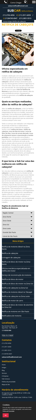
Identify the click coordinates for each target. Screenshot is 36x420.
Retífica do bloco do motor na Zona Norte (16, 263)
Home (5, 21)
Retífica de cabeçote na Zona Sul (15, 288)
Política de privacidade (8, 382)
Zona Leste (7, 228)
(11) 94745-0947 (7, 354)
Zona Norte (7, 217)
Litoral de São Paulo (10, 236)
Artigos (10, 21)
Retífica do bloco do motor (12, 279)
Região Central (8, 213)
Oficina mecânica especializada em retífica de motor (16, 269)
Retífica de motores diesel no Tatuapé (17, 292)
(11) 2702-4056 (6, 343)
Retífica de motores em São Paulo (15, 311)
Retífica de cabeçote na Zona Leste (16, 296)
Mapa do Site (6, 384)
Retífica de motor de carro (12, 300)
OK (6, 415)
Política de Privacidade (8, 411)
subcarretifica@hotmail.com (18, 6)
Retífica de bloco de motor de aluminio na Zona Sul (17, 306)
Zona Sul (6, 224)
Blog (3, 370)
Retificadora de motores (11, 316)
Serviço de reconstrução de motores (16, 275)
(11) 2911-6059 (6, 347)
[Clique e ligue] (3, 1)
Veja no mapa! (7, 335)
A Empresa (5, 376)
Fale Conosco (6, 379)
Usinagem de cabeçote (11, 257)
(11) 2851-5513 (6, 350)
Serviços (4, 373)
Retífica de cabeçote (19, 21)
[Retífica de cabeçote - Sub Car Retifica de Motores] (18, 11)
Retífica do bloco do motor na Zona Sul (17, 283)
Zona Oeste (7, 221)
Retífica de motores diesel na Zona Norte (16, 247)
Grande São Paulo (9, 232)
